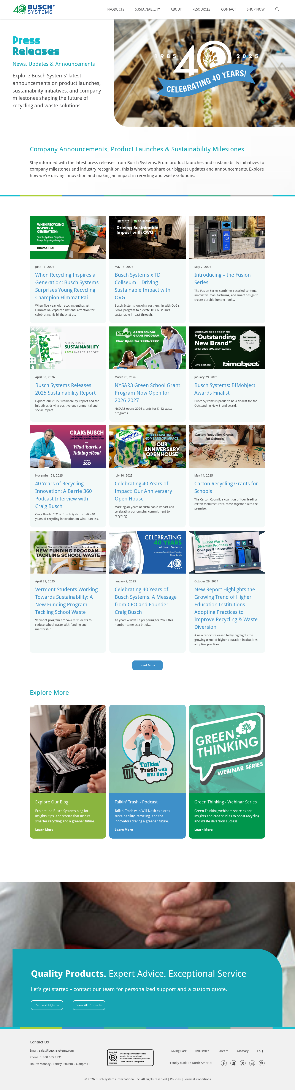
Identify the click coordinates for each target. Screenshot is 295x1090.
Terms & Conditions (197, 1079)
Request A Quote (47, 1005)
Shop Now (256, 9)
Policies (175, 1079)
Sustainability (147, 9)
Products (115, 9)
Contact (228, 9)
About (176, 9)
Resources (201, 9)
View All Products (89, 1005)
